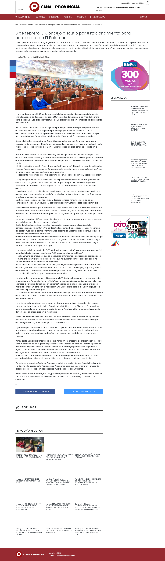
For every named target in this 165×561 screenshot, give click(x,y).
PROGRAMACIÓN (109, 7)
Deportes (40, 17)
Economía (54, 17)
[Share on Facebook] (13, 63)
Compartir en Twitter (84, 391)
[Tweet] (13, 69)
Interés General (97, 17)
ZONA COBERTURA (122, 7)
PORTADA (99, 7)
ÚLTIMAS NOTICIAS (23, 17)
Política (68, 17)
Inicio (17, 25)
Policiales (81, 17)
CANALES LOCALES (134, 7)
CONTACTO (100, 10)
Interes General (27, 25)
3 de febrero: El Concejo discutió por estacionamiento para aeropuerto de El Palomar (68, 25)
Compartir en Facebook (36, 391)
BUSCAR (143, 17)
